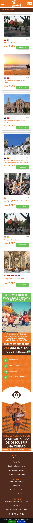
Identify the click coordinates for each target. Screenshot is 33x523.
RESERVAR (22, 47)
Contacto (16, 462)
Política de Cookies (16, 490)
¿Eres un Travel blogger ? (16, 470)
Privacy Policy (21, 521)
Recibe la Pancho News (16, 466)
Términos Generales (16, 481)
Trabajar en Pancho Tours (16, 474)
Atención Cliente (16, 494)
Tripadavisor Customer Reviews (16, 509)
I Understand (12, 521)
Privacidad (16, 485)
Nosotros (16, 458)
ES (30, 3)
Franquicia (16, 505)
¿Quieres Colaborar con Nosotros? (17, 501)
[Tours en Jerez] (16, 6)
